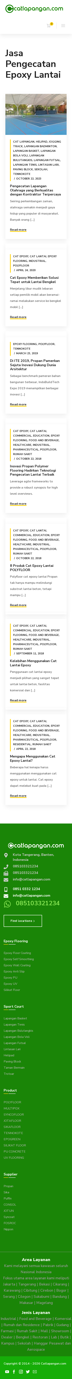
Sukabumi (41, 1296)
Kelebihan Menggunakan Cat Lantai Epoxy (33, 663)
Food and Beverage (44, 440)
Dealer (7, 1337)
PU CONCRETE (15, 1151)
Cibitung (30, 1290)
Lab (54, 1337)
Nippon (8, 1229)
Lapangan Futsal (47, 160)
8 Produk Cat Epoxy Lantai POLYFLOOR (31, 567)
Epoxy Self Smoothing (19, 959)
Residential (22, 744)
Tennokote (21, 174)
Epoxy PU (10, 978)
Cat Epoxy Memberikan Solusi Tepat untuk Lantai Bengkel (34, 279)
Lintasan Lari (48, 165)
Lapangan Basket (26, 151)
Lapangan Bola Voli (17, 1037)
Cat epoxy (20, 256)
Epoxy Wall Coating (17, 965)
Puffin (8, 1198)
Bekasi (44, 1284)
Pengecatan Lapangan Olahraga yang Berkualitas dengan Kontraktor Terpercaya (35, 190)
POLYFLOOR (12, 1102)
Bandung (59, 1296)
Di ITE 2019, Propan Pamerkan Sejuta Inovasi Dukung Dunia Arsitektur (35, 364)
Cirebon (46, 1290)
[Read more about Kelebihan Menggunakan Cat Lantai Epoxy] (36, 616)
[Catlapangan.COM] (34, 8)
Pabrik (48, 1324)
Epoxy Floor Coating (17, 953)
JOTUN (9, 1211)
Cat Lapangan (23, 142)
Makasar (26, 1302)
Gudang (62, 1324)
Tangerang (27, 1284)
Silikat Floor (12, 990)
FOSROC (10, 1223)
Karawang (12, 1290)
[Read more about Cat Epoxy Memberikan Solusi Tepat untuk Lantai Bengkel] (36, 246)
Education (41, 436)
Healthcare (22, 445)
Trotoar (9, 1074)
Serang (9, 1296)
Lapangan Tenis (25, 165)
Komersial (63, 1318)
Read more (18, 230)
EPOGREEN (12, 1139)
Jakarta (9, 1284)
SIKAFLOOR (12, 1127)
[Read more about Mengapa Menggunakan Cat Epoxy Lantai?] (36, 711)
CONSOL (10, 1205)
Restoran (40, 1337)
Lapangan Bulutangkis (18, 1031)
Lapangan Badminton (40, 146)
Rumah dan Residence (21, 1324)
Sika (6, 1192)
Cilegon (24, 1296)
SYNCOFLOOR (14, 1115)
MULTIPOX (11, 1108)
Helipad (41, 142)
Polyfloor (21, 265)
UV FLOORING (14, 1158)
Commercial (22, 436)
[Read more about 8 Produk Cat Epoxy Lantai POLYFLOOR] (36, 521)
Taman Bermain (14, 1068)
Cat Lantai (38, 256)
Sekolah (40, 169)
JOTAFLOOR (12, 1121)
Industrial (37, 261)
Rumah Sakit (22, 454)
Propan (8, 1186)
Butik (64, 1337)
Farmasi (7, 1331)
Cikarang (60, 1284)
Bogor (61, 1290)
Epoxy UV (10, 984)
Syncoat (9, 1217)
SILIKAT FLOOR (15, 1145)
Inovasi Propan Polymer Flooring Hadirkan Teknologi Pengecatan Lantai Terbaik (33, 470)
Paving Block (23, 169)
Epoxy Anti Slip (14, 971)
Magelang (44, 1302)
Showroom (60, 1331)
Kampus (7, 1343)
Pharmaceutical (26, 449)
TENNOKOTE (13, 1133)
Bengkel (22, 1337)
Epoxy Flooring (25, 344)
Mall (44, 1331)
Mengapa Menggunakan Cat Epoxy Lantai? (32, 758)
